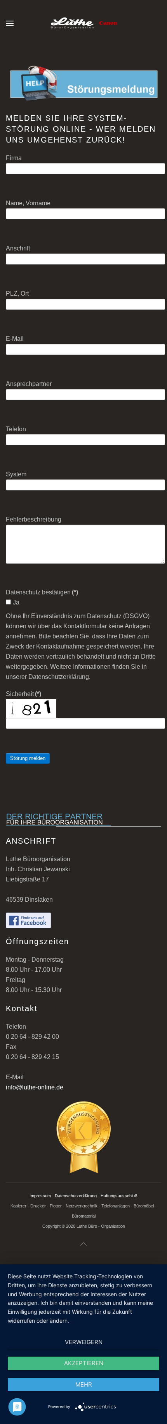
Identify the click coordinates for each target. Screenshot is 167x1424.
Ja (16, 602)
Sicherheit (23, 694)
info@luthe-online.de (34, 1087)
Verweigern (84, 1342)
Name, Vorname (28, 203)
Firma (14, 158)
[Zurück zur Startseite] (83, 23)
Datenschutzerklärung (76, 1195)
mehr (83, 1384)
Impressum (40, 1195)
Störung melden (27, 758)
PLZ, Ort (17, 293)
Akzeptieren (83, 1363)
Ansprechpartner (29, 384)
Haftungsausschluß (119, 1195)
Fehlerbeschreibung (33, 519)
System (16, 474)
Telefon (16, 429)
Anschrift (18, 248)
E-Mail (15, 338)
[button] (10, 23)
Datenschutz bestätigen (42, 592)
